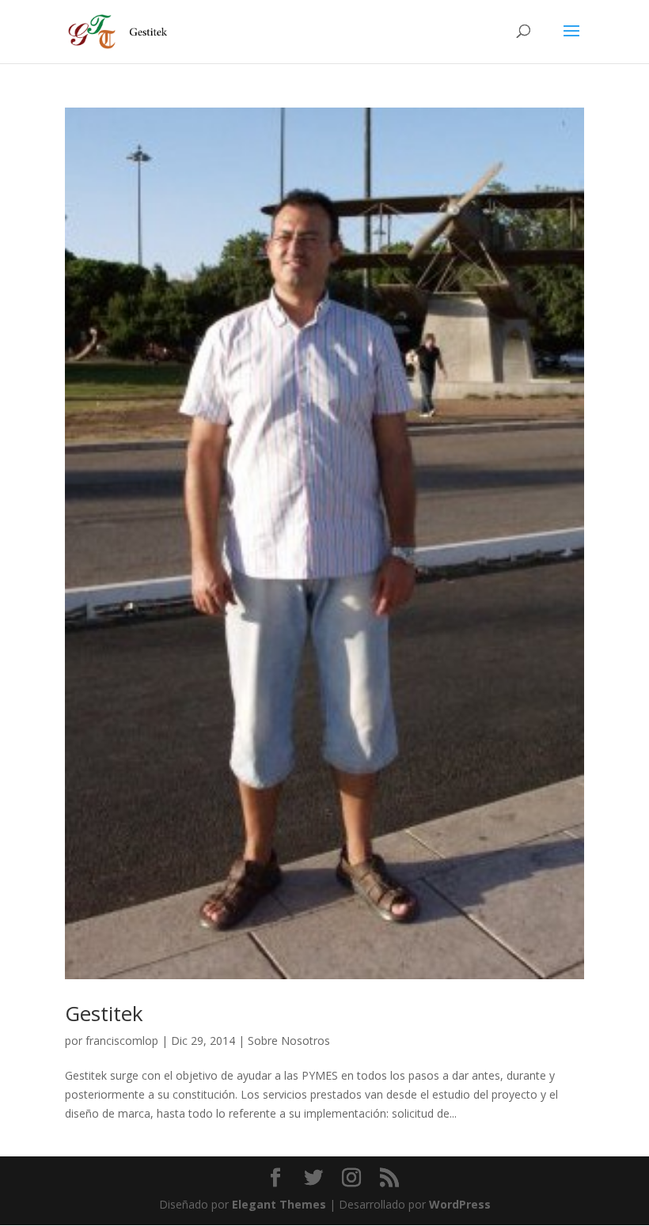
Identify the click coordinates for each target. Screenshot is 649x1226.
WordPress (460, 1204)
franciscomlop (121, 1040)
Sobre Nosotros (289, 1040)
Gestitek (104, 1013)
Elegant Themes (279, 1204)
